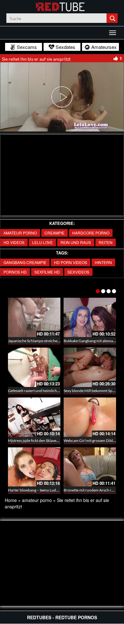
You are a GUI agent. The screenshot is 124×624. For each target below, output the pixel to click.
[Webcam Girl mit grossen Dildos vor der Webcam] (90, 417)
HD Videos (13, 242)
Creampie (55, 232)
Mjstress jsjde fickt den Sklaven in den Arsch (44, 440)
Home (11, 500)
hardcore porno (90, 232)
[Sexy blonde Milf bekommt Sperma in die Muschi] (90, 367)
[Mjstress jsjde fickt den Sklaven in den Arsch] (34, 417)
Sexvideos (78, 272)
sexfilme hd (47, 272)
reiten (106, 242)
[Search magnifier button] (113, 18)
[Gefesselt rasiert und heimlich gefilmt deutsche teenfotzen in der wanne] (34, 367)
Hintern (103, 262)
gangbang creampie (24, 262)
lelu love (42, 242)
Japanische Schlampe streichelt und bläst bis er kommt (52, 340)
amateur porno (20, 232)
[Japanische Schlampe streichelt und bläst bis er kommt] (34, 317)
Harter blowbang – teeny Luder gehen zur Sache (47, 490)
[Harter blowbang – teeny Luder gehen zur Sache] (34, 467)
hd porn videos (70, 262)
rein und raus (75, 242)
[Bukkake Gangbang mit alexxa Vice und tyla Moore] (90, 317)
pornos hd (15, 272)
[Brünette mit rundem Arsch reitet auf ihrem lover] (90, 467)
